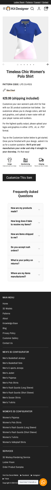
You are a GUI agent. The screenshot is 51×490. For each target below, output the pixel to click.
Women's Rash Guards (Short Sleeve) (20, 432)
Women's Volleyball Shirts (14, 442)
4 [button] (27, 64)
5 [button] (30, 64)
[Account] (39, 7)
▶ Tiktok (6, 478)
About (5, 318)
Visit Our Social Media (10, 475)
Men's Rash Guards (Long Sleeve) (18, 387)
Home (5, 303)
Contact (45, 2)
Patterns (29, 2)
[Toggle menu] (3, 8)
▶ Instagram (35, 475)
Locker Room (19, 2)
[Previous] (3, 64)
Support (37, 2)
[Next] (47, 64)
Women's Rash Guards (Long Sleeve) (19, 427)
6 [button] (33, 64)
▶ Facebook (24, 475)
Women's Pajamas (11, 417)
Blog (5, 328)
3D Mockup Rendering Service (16, 457)
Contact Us (8, 343)
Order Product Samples (13, 467)
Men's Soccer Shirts (12, 397)
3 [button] (24, 64)
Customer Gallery (10, 338)
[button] (25, 209)
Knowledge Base (10, 323)
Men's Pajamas (9, 377)
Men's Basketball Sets (12, 363)
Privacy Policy (9, 333)
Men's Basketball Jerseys (14, 358)
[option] (25, 39)
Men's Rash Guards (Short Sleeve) (18, 392)
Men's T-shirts (9, 402)
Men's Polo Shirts (10, 382)
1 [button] (17, 64)
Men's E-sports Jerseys (13, 368)
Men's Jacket (8, 373)
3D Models (7, 308)
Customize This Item (19, 177)
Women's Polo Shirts (12, 422)
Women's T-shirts (10, 437)
